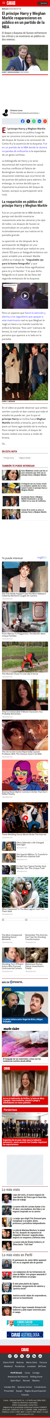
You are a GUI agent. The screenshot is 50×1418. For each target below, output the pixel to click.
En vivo (44, 3)
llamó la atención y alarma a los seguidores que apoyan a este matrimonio (24, 316)
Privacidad (9, 1391)
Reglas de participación (35, 1391)
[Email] (45, 121)
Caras (27, 1372)
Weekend (8, 1366)
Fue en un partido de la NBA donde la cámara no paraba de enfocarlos (24, 147)
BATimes (42, 1366)
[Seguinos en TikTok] (28, 1356)
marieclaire (25, 1029)
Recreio (26, 1380)
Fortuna (43, 1362)
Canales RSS (9, 1387)
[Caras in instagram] (10, 1356)
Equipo (19, 1391)
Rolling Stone (36, 1376)
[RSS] (34, 1356)
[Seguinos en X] (22, 1356)
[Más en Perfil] (16, 982)
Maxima (35, 1380)
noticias (25, 989)
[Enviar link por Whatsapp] (34, 121)
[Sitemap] (40, 1356)
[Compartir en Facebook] (23, 121)
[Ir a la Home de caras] (11, 4)
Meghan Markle (24, 458)
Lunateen (31, 1366)
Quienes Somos (25, 1387)
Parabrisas (20, 1366)
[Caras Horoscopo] (25, 1337)
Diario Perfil (8, 1362)
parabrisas (25, 1110)
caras (25, 1068)
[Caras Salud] (25, 1325)
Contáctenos (40, 1387)
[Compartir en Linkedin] (39, 121)
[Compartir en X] (28, 121)
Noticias (20, 1362)
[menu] (4, 3)
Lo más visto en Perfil (17, 1255)
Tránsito (25, 1394)
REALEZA (5, 9)
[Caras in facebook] (16, 1356)
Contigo (36, 1372)
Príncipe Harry (9, 458)
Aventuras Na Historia (18, 1376)
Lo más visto (11, 1190)
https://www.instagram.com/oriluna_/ (25, 113)
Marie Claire (31, 1362)
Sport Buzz (16, 1380)
